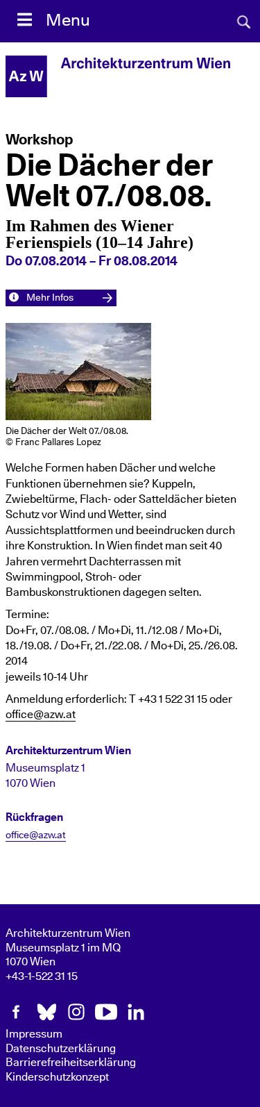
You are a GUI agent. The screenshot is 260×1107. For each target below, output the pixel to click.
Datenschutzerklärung (61, 1048)
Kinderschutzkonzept (57, 1077)
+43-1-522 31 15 (42, 976)
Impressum (34, 1034)
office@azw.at (41, 714)
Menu (68, 21)
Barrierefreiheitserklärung (71, 1062)
